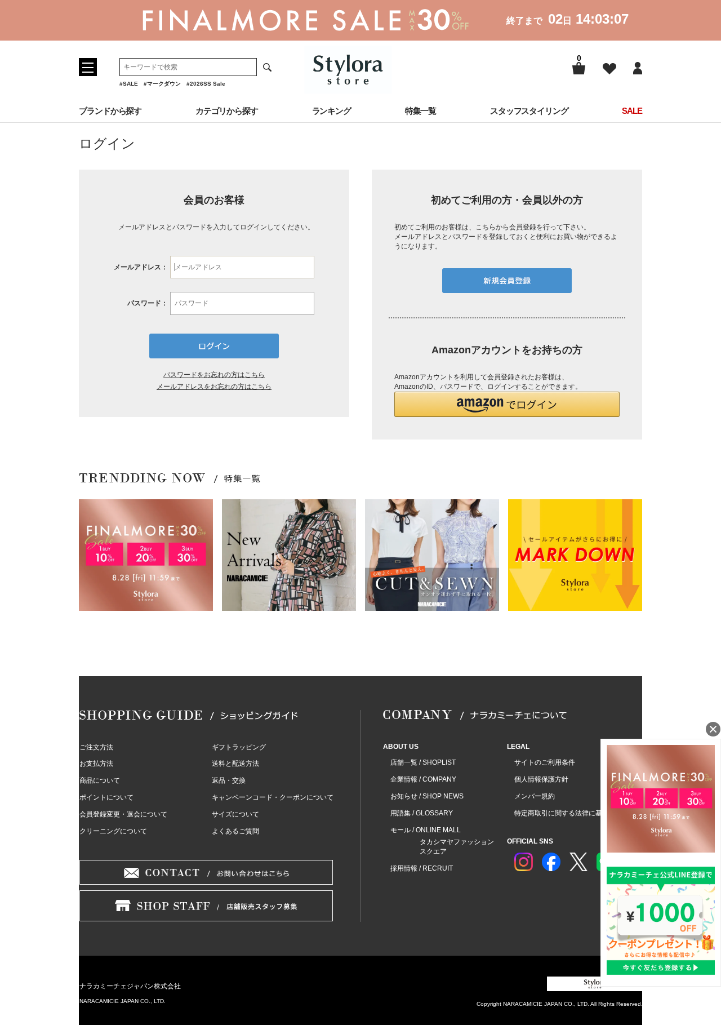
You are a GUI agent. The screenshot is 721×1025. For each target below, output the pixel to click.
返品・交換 (229, 780)
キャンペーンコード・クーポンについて (272, 797)
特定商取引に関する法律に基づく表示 (571, 813)
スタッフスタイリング (529, 111)
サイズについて (235, 814)
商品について (99, 780)
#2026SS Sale (205, 84)
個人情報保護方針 (541, 779)
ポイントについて (106, 797)
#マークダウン (162, 84)
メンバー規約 (534, 796)
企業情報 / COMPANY (423, 779)
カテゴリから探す (226, 111)
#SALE (128, 84)
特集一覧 (421, 111)
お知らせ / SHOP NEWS (427, 796)
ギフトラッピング (239, 747)
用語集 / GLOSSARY (421, 813)
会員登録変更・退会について (123, 814)
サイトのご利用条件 (544, 762)
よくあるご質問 (235, 831)
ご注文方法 (96, 747)
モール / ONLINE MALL (425, 830)
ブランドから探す (110, 111)
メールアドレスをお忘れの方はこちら (214, 387)
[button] (507, 404)
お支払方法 (96, 763)
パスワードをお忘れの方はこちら (214, 375)
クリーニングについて (113, 831)
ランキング (331, 111)
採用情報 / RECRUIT (421, 868)
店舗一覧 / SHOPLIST (423, 762)
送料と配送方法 (235, 763)
